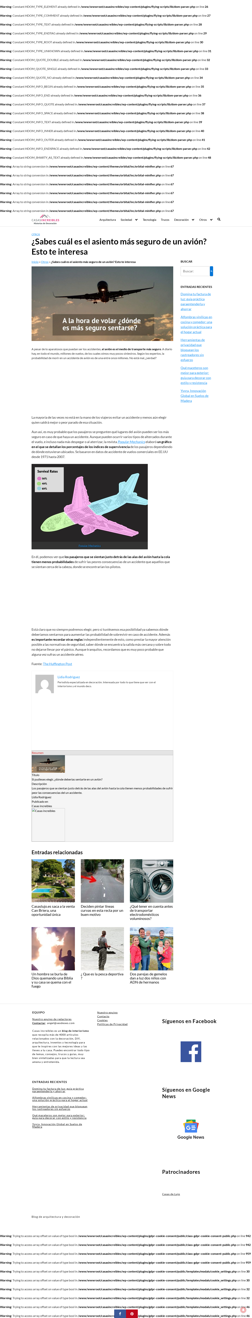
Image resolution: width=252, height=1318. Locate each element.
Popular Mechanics (90, 545)
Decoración (181, 219)
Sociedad (126, 219)
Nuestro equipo (107, 1012)
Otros (203, 219)
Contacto (103, 1016)
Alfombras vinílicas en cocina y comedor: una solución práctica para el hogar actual (60, 1099)
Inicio (35, 261)
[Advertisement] (102, 387)
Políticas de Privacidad (112, 1024)
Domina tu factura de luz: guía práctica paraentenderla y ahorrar (58, 1090)
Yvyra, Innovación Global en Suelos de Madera (194, 396)
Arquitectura (107, 219)
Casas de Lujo (171, 1194)
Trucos (165, 219)
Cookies (102, 1020)
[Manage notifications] (243, 1310)
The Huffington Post (57, 664)
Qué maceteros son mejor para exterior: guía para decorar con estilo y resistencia (59, 1116)
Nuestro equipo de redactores (52, 1019)
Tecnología (149, 219)
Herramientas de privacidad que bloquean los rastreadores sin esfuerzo (193, 350)
